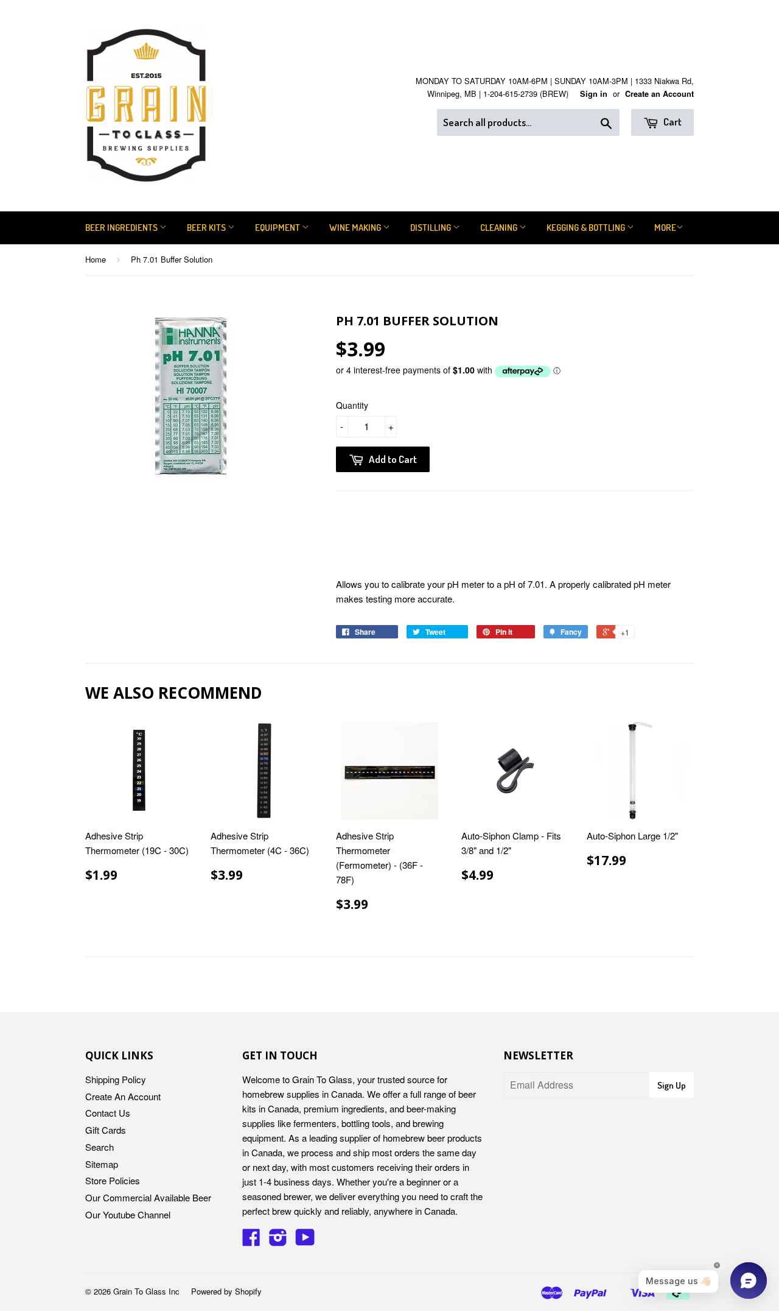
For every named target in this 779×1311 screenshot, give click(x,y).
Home (95, 259)
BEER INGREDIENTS (122, 227)
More (665, 227)
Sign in (593, 93)
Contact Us (107, 1112)
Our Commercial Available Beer (148, 1197)
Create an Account (659, 93)
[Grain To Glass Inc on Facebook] (251, 1240)
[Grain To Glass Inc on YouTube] (305, 1240)
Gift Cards (105, 1129)
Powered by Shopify (226, 1291)
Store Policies (112, 1180)
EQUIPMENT (278, 227)
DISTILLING (431, 227)
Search (99, 1146)
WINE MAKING (356, 227)
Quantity (352, 405)
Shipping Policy (115, 1079)
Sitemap (101, 1163)
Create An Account (123, 1096)
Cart (672, 121)
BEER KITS (207, 227)
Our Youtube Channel (127, 1214)
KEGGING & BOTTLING (587, 227)
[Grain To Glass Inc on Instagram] (278, 1240)
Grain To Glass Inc (146, 1291)
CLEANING (499, 227)
